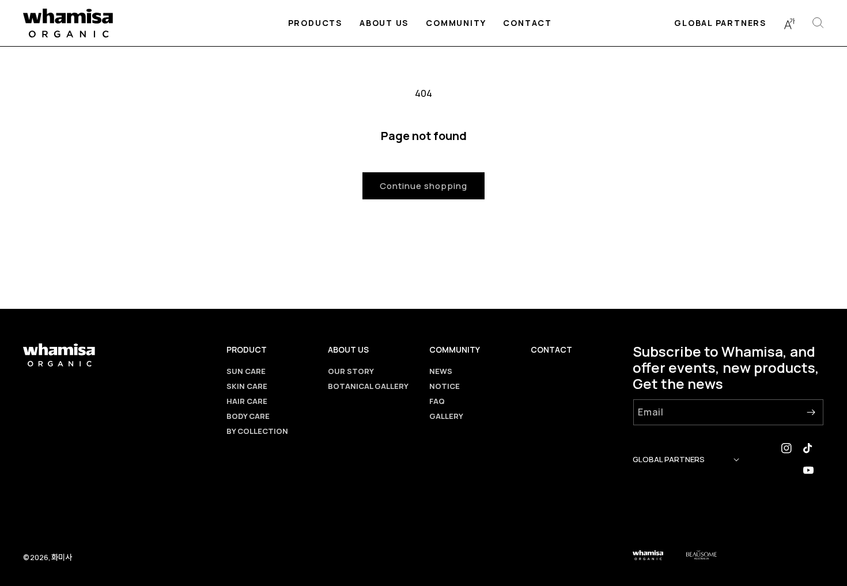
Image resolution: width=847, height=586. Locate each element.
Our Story (351, 371)
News (440, 371)
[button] (315, 23)
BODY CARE (248, 416)
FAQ (437, 401)
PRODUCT (246, 349)
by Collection (257, 431)
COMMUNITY (454, 349)
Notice (444, 386)
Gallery (446, 416)
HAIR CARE (246, 401)
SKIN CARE (246, 386)
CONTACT (551, 349)
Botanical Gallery (368, 386)
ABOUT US (348, 349)
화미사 (61, 556)
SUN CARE (246, 371)
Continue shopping (423, 186)
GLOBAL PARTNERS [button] (669, 459)
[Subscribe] (810, 412)
